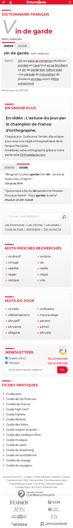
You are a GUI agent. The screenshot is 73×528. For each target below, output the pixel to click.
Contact (66, 477)
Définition (9, 167)
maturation (47, 74)
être (56, 79)
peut (31, 60)
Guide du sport (16, 445)
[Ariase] (19, 524)
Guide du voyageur (19, 465)
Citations (22, 46)
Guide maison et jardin (21, 429)
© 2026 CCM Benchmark (44, 487)
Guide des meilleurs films (23, 435)
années (23, 65)
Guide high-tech (17, 409)
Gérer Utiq (39, 484)
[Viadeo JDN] (53, 517)
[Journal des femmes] (19, 502)
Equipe (28, 477)
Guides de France (18, 404)
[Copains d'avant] (19, 517)
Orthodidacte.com (32, 155)
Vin (20, 60)
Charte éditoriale (42, 477)
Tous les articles (14, 480)
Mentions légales (55, 484)
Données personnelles (55, 480)
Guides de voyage (18, 460)
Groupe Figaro (23, 487)
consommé (26, 83)
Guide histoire (15, 414)
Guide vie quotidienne (21, 455)
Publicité (56, 477)
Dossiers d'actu (17, 358)
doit (42, 69)
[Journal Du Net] (19, 509)
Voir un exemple (58, 358)
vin (24, 69)
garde (35, 69)
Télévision (14, 363)
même (50, 69)
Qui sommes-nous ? (13, 477)
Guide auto (13, 394)
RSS (26, 480)
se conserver (44, 60)
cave (36, 65)
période (29, 74)
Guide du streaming (20, 450)
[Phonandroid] (53, 524)
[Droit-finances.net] (53, 509)
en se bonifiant (57, 65)
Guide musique (16, 440)
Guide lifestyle (16, 419)
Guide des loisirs (17, 424)
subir (58, 69)
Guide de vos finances (21, 399)
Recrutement (36, 480)
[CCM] (53, 502)
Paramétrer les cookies (21, 484)
